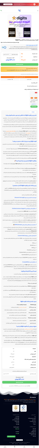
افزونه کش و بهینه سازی (15, 419)
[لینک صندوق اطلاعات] (19, 69)
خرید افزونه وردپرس (32, 74)
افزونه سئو (17, 424)
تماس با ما (34, 422)
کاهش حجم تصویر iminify (32, 418)
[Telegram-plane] (17, 440)
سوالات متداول (25, 443)
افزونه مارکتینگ (17, 421)
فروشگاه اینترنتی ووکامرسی (28, 329)
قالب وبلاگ (34, 428)
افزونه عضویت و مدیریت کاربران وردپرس (25, 74)
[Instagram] (19, 440)
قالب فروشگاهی (33, 431)
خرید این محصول (19, 64)
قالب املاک (34, 436)
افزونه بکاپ (17, 422)
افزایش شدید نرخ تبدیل (22, 307)
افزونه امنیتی (17, 416)
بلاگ (35, 416)
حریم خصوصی (16, 443)
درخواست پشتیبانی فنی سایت (8, 4)
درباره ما (34, 424)
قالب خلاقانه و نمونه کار (32, 433)
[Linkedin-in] (21, 440)
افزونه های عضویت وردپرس (10, 131)
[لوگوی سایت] (19, 10)
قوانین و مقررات (20, 443)
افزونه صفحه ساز (16, 418)
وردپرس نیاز (36, 74)
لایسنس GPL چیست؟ (33, 421)
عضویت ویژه (34, 419)
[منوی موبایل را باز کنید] (38, 11)
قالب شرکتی (34, 430)
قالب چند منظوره (33, 434)
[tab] (33, 112)
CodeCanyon (16, 385)
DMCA (13, 443)
